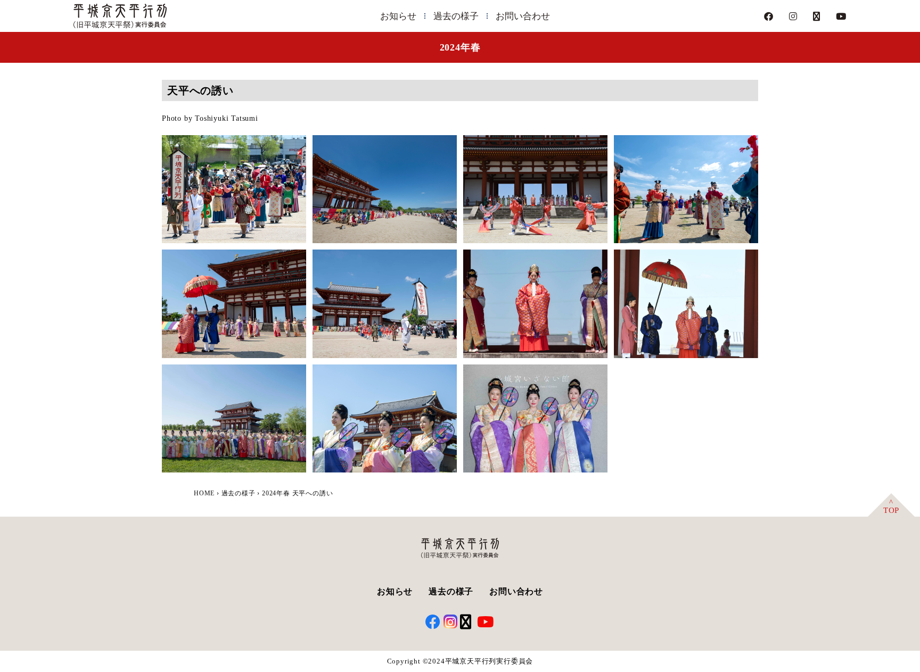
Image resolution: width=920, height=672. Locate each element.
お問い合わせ (523, 16)
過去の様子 (456, 16)
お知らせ (398, 16)
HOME (204, 493)
